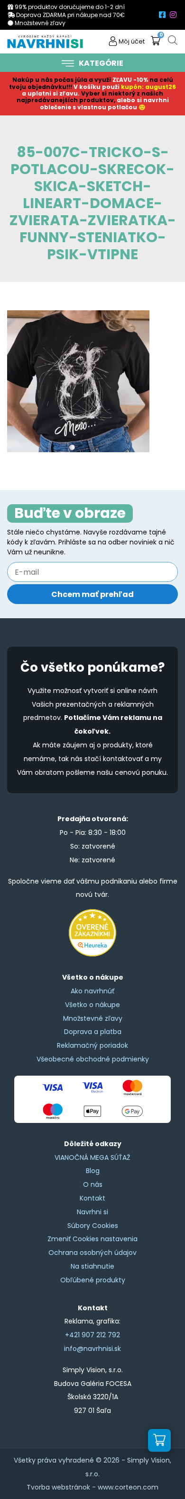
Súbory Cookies (92, 1225)
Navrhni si (92, 1212)
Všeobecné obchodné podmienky (93, 1059)
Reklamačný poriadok (92, 1045)
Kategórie (101, 63)
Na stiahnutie (92, 1266)
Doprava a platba (92, 1031)
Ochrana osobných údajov (92, 1252)
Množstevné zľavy (92, 1018)
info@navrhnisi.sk (92, 1348)
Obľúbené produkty (92, 1280)
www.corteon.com (128, 1487)
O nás (92, 1184)
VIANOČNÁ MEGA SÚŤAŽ (92, 1157)
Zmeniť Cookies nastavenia (92, 1239)
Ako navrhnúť (92, 991)
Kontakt (92, 1198)
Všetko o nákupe (92, 1004)
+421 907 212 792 (92, 1335)
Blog (93, 1170)
